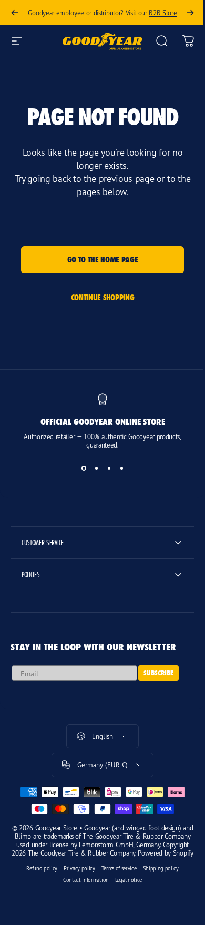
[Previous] (14, 12)
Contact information (82, 888)
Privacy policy (75, 876)
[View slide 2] (96, 468)
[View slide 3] (108, 468)
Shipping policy (157, 876)
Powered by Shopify (112, 861)
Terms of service (114, 876)
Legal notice (124, 888)
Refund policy (38, 876)
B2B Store (163, 12)
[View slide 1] (83, 468)
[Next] (190, 12)
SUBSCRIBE (158, 672)
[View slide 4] (121, 468)
